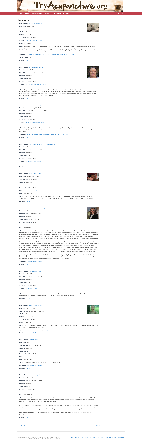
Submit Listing (48, 13)
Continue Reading (22, 427)
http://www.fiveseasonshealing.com (34, 122)
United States (35, 333)
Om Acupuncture (33, 339)
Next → (98, 425)
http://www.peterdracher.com (33, 161)
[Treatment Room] (93, 31)
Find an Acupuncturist (37, 13)
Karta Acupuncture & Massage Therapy (39, 208)
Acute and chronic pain (33, 330)
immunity (45, 330)
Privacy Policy (84, 437)
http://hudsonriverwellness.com (33, 190)
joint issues (60, 330)
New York (28, 60)
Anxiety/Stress (31, 134)
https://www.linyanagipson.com (33, 392)
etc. (49, 134)
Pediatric (40, 365)
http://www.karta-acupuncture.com (34, 225)
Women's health (72, 330)
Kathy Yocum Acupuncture (36, 305)
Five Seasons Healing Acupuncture (38, 105)
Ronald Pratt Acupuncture (36, 23)
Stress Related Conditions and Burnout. (63, 54)
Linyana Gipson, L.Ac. (35, 375)
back (41, 330)
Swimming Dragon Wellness (36, 67)
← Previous (21, 425)
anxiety (29, 365)
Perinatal (60, 134)
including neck (52, 330)
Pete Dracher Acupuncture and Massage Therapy (42, 144)
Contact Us (66, 13)
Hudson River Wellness (35, 173)
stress (65, 330)
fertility (52, 134)
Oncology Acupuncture (46, 54)
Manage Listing (57, 13)
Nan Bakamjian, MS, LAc (35, 271)
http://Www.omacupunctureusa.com (34, 356)
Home (21, 13)
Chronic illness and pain (33, 54)
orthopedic (34, 365)
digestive (45, 134)
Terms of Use (92, 437)
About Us (27, 13)
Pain (56, 134)
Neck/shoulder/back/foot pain (34, 261)
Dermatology (38, 134)
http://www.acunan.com (31, 288)
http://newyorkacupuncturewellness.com (36, 84)
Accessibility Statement (111, 437)
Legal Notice (100, 437)
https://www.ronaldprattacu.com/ (33, 40)
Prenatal (65, 134)
